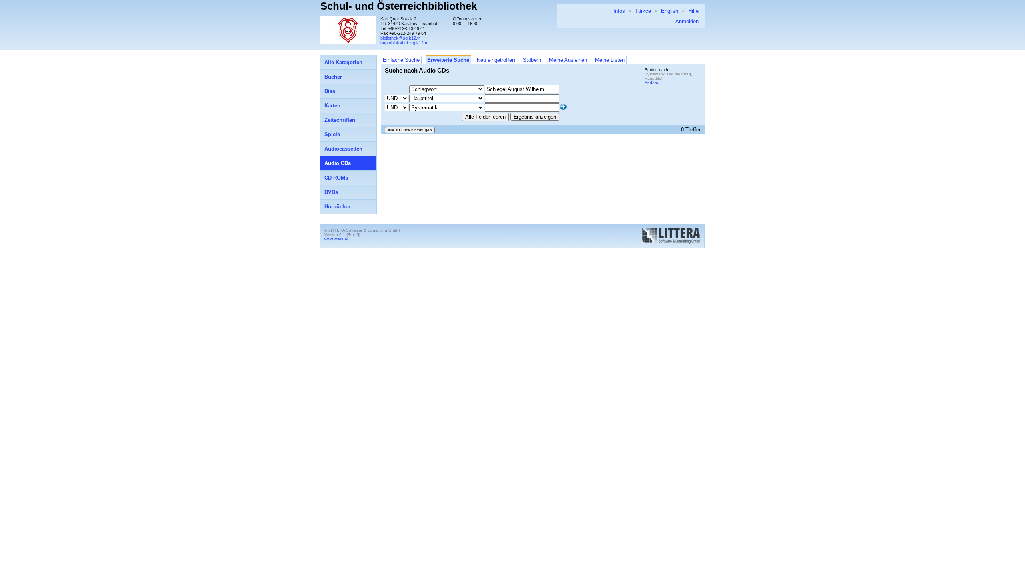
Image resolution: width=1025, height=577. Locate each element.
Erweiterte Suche (448, 60)
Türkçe (643, 11)
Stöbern (532, 60)
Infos (619, 11)
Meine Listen (610, 60)
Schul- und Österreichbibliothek (398, 6)
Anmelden (687, 21)
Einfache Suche (401, 60)
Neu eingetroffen (496, 60)
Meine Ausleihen (568, 60)
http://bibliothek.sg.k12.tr (404, 42)
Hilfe (693, 11)
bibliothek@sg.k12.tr (400, 38)
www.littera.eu (337, 239)
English (669, 11)
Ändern (651, 83)
